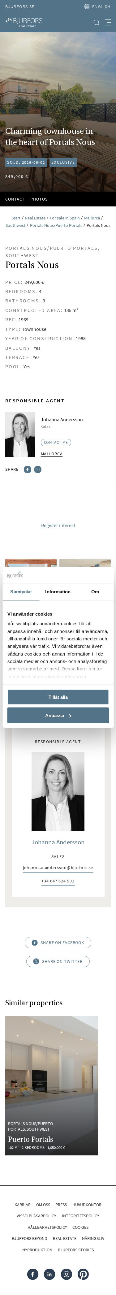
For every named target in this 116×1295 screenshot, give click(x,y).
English (101, 6)
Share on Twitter (62, 961)
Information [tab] (58, 591)
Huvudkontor (86, 1204)
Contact (15, 199)
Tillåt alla (58, 696)
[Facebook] (27, 469)
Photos (38, 199)
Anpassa (54, 715)
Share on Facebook (62, 942)
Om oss (43, 1204)
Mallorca (52, 454)
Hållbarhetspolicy (47, 1227)
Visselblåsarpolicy (36, 1216)
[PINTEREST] (83, 1274)
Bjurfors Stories (76, 1250)
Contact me (56, 442)
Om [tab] (95, 591)
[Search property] (96, 22)
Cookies (80, 1227)
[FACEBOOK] (33, 1274)
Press (61, 1204)
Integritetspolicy (80, 1216)
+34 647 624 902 (57, 881)
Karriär (23, 1204)
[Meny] (108, 22)
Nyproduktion (37, 1250)
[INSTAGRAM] (66, 1274)
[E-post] (37, 469)
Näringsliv (93, 1238)
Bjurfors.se (20, 6)
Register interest (58, 525)
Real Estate (64, 1238)
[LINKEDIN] (49, 1274)
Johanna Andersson (58, 842)
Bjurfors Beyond (29, 1238)
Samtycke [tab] (21, 591)
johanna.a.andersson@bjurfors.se (58, 868)
